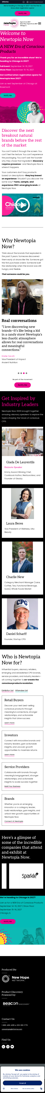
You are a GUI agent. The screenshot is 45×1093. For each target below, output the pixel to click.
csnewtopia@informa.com (12, 1029)
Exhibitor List (8, 690)
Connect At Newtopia (13, 821)
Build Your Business (12, 786)
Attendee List (21, 690)
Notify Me (22, 13)
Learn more (9, 723)
